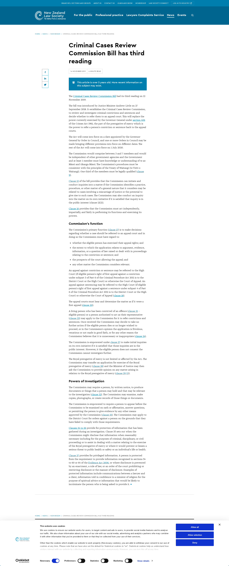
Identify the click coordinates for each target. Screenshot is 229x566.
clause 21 (133, 311)
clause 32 (96, 394)
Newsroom (55, 34)
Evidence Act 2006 (98, 462)
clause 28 (98, 366)
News (45, 34)
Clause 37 (74, 455)
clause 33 (107, 414)
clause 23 (74, 318)
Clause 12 (74, 181)
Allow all (195, 527)
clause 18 (119, 295)
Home (37, 34)
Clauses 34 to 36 (77, 428)
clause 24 (140, 336)
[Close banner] (220, 525)
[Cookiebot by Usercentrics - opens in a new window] (22, 561)
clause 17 (113, 229)
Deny (194, 543)
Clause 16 (74, 208)
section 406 (139, 120)
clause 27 (115, 342)
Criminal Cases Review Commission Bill (94, 96)
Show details (143, 561)
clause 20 (87, 305)
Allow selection (195, 535)
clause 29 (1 (122, 373)
